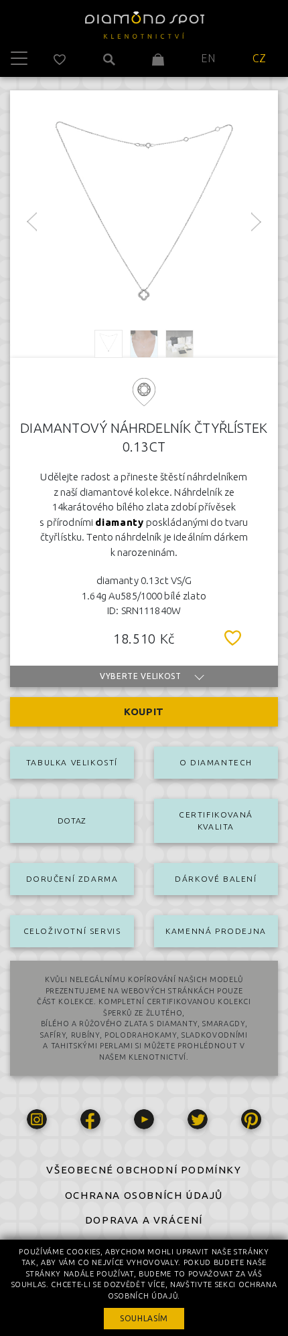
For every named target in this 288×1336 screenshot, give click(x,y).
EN (208, 58)
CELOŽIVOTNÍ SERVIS (72, 931)
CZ (260, 58)
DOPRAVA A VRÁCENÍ (144, 1220)
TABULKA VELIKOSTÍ (72, 762)
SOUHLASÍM (144, 1318)
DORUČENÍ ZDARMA (72, 878)
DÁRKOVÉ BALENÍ (216, 878)
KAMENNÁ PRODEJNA (216, 931)
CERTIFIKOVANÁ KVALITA (216, 820)
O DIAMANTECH (216, 762)
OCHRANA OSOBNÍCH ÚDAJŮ (144, 1195)
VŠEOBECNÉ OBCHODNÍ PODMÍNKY (143, 1169)
